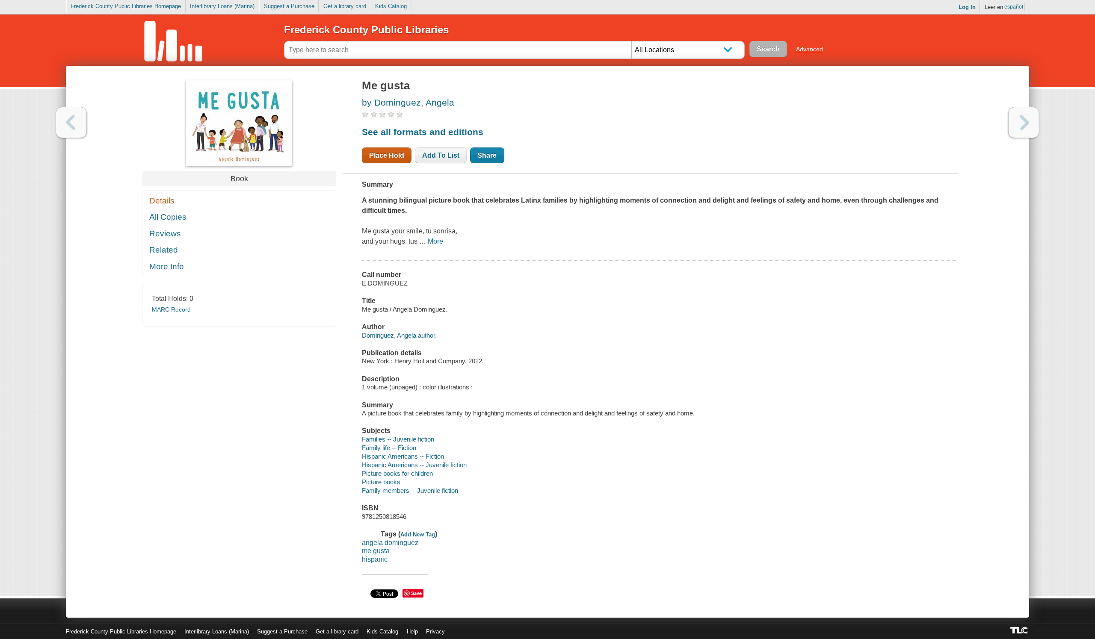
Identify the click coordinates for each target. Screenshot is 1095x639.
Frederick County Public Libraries (366, 29)
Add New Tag (417, 534)
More (435, 241)
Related (163, 249)
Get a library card (344, 6)
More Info (166, 266)
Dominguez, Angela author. (399, 335)
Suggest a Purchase (289, 6)
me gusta (376, 550)
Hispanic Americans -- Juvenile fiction (414, 464)
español (1013, 7)
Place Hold (386, 155)
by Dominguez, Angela (408, 102)
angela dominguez (390, 542)
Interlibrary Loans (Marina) (222, 6)
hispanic (375, 559)
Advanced (809, 49)
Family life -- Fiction (389, 447)
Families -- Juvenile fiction (398, 439)
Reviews (165, 233)
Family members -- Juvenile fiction (410, 490)
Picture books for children (397, 473)
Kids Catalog (391, 6)
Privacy (435, 631)
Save (416, 593)
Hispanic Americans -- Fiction (403, 456)
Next (1023, 122)
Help (412, 631)
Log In (967, 7)
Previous (71, 122)
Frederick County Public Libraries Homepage (126, 6)
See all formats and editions (422, 132)
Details (162, 200)
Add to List (440, 155)
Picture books (381, 482)
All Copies (167, 216)
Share (487, 155)
